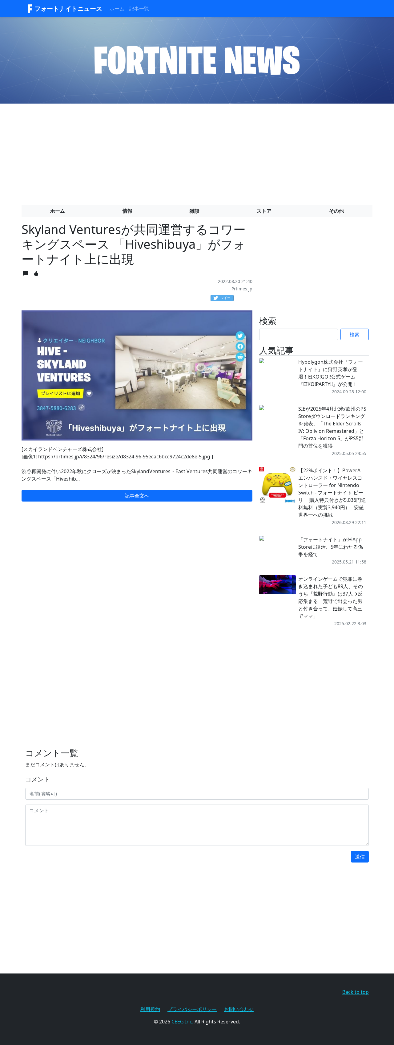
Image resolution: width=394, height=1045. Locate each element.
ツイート (227, 297)
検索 (355, 334)
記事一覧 (139, 8)
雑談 (194, 210)
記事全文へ (137, 495)
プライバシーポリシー (192, 1009)
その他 (336, 210)
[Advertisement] (197, 152)
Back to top (355, 992)
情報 (127, 210)
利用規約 (150, 1009)
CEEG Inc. (182, 1021)
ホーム (117, 8)
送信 (360, 856)
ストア (264, 210)
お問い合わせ (239, 1009)
